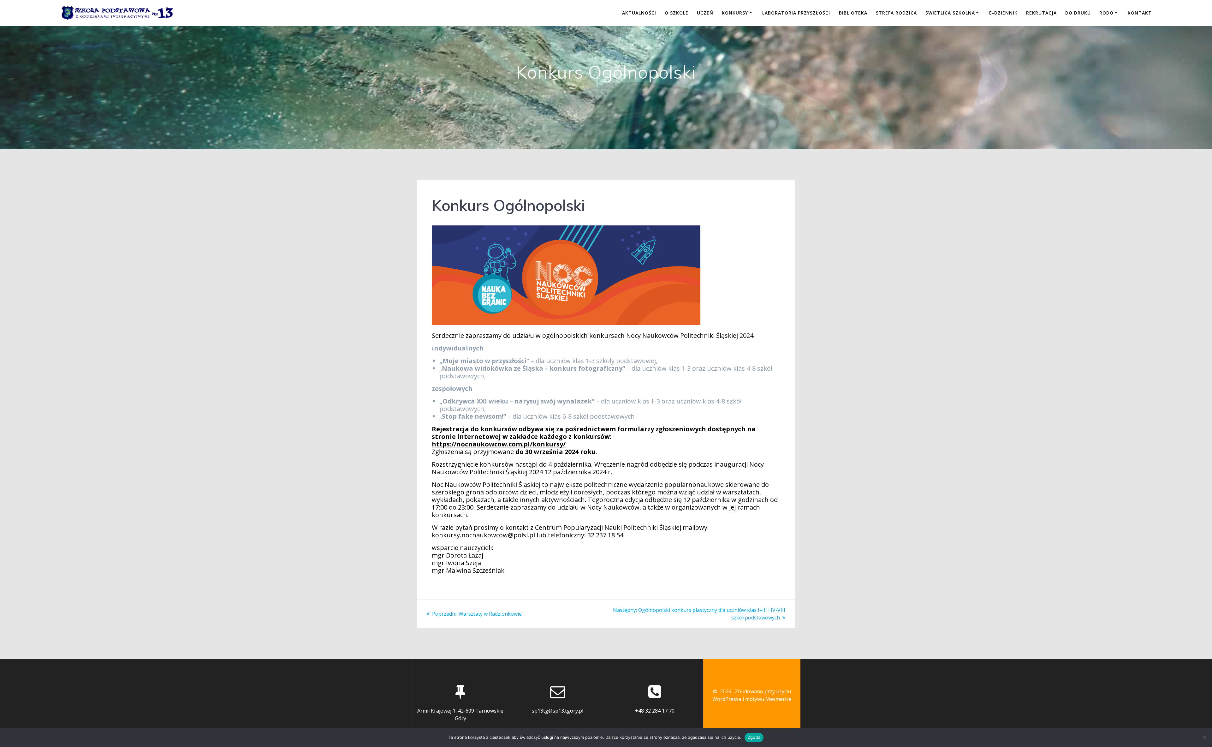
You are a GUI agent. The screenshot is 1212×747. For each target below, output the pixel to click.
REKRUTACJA (1041, 13)
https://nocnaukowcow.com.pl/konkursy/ (499, 444)
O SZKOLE (676, 13)
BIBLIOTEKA (853, 13)
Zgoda (754, 737)
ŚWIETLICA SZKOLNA (950, 13)
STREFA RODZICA (896, 13)
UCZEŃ (705, 13)
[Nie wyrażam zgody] (1204, 737)
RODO (1106, 13)
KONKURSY (735, 13)
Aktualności (639, 13)
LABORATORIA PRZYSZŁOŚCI (796, 13)
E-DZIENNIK (1003, 13)
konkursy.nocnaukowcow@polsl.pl (483, 535)
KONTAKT (1140, 13)
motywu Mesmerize (768, 699)
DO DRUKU (1078, 13)
